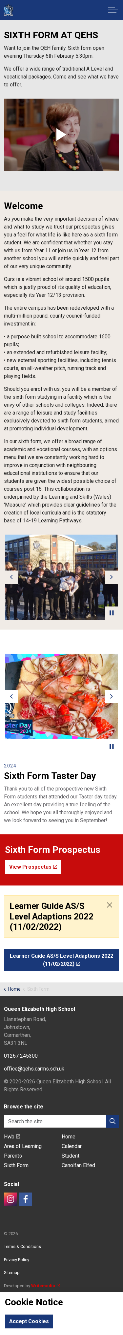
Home (68, 1136)
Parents (13, 1156)
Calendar (72, 1146)
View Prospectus (30, 867)
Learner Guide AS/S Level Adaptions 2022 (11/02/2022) (61, 960)
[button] (61, 135)
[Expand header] (113, 10)
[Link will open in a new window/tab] (10, 1199)
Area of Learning (23, 1146)
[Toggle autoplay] (111, 613)
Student (70, 1156)
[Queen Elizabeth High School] (8, 9)
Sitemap (12, 1272)
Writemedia (43, 1285)
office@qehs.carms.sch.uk (34, 1069)
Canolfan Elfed (78, 1165)
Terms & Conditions (22, 1246)
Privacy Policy (16, 1259)
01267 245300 (21, 1056)
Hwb (9, 1136)
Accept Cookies (29, 1321)
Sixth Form (16, 1165)
